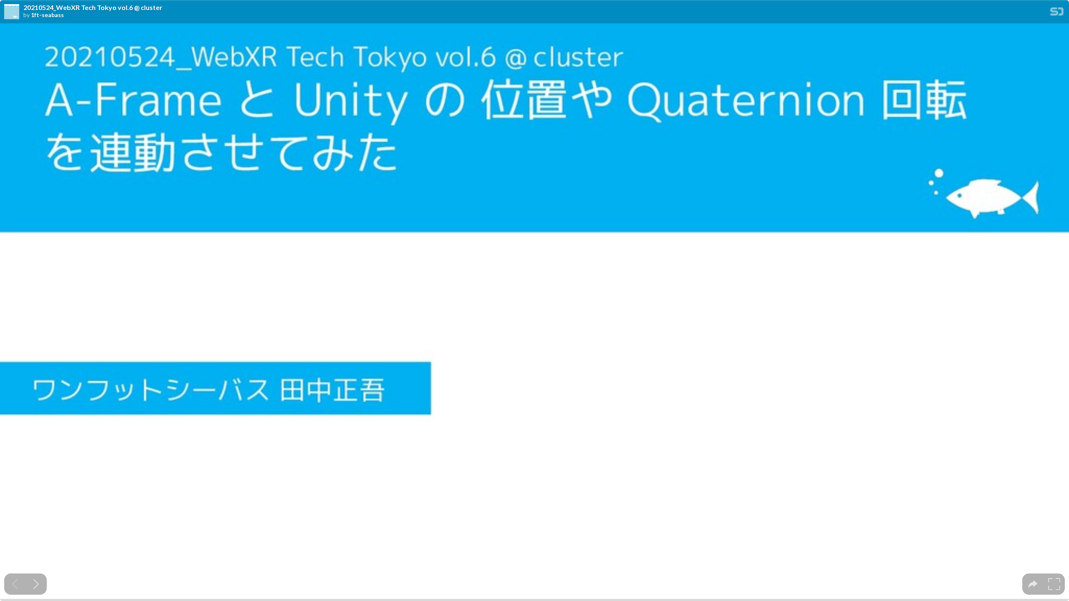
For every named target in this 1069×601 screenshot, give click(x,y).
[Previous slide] (14, 584)
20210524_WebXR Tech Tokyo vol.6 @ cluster (92, 7)
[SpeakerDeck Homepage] (1057, 13)
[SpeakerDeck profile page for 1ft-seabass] (11, 12)
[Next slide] (36, 584)
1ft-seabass (47, 15)
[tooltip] (1032, 584)
